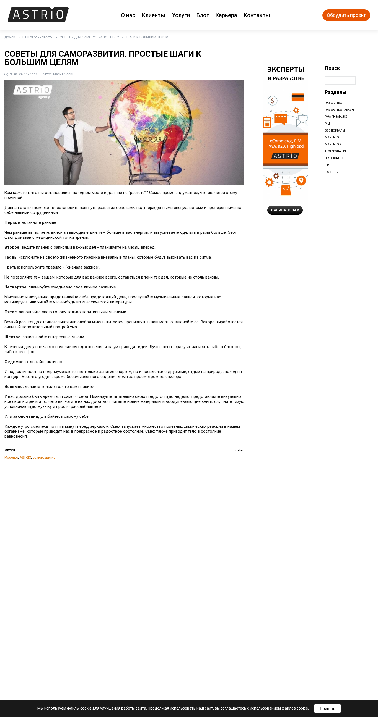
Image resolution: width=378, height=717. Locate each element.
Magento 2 (333, 144)
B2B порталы (335, 130)
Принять (327, 708)
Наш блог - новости (37, 37)
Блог (202, 15)
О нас (128, 15)
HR (327, 165)
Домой (9, 37)
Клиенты (153, 15)
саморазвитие (44, 457)
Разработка (333, 102)
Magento (11, 457)
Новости (332, 172)
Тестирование (336, 151)
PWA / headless (336, 116)
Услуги (181, 15)
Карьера (226, 15)
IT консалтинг (336, 158)
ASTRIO (25, 457)
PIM (327, 123)
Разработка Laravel (340, 109)
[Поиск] (361, 80)
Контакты (257, 15)
